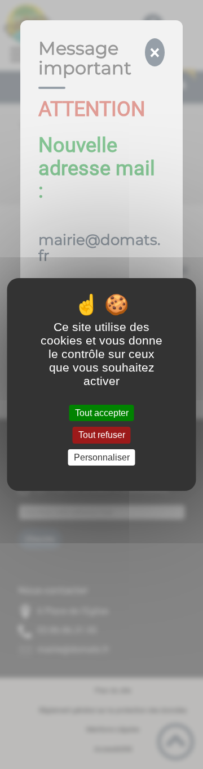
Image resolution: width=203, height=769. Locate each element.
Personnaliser (102, 457)
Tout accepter (102, 413)
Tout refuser (101, 435)
